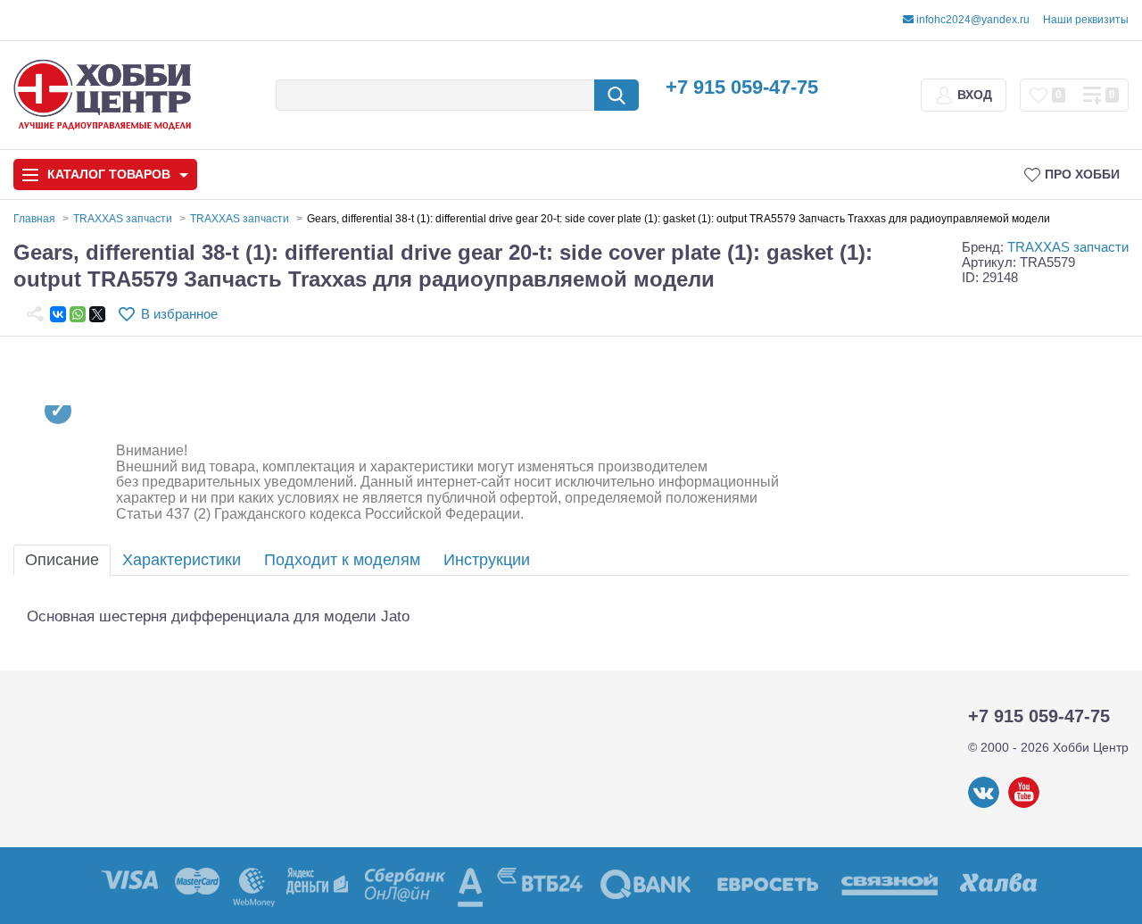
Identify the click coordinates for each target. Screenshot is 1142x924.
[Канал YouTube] (1023, 804)
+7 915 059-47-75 (742, 87)
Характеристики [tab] (181, 560)
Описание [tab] (62, 560)
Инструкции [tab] (486, 560)
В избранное (179, 313)
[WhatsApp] (78, 314)
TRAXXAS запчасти (1068, 246)
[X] (97, 314)
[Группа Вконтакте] (983, 804)
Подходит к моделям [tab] (342, 560)
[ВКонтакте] (58, 314)
